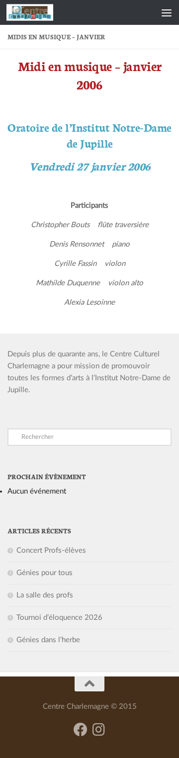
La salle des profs (44, 595)
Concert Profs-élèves (51, 550)
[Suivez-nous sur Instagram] (98, 730)
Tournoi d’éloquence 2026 (59, 617)
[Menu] (166, 12)
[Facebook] (81, 730)
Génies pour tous (44, 573)
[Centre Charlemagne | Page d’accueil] (37, 12)
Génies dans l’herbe (48, 640)
